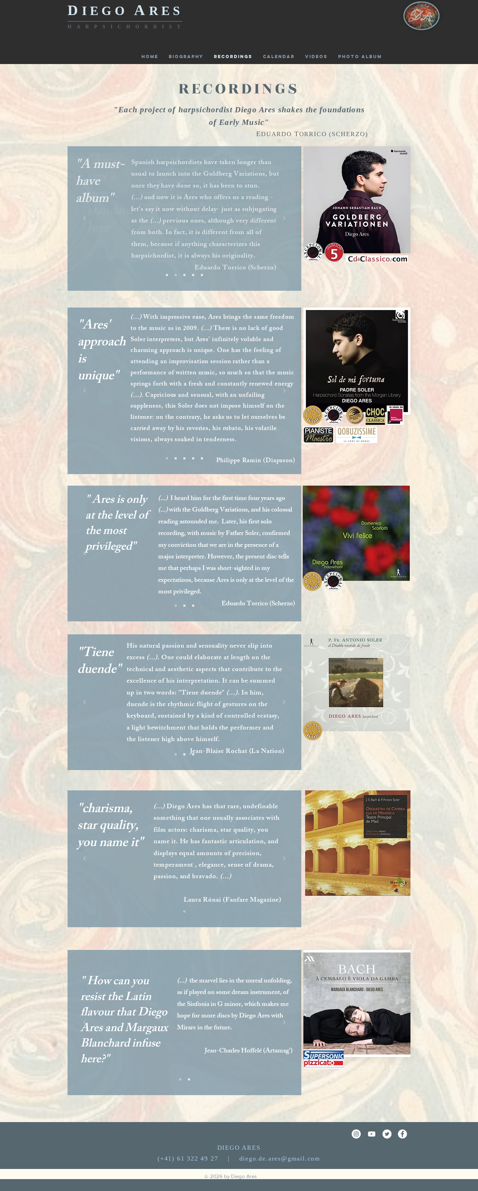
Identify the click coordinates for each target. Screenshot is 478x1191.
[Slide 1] (184, 275)
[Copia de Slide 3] (176, 275)
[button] (360, 56)
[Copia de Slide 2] (193, 606)
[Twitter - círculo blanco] (387, 1134)
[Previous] (85, 218)
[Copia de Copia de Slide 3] (193, 458)
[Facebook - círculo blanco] (402, 1134)
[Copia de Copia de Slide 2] (176, 606)
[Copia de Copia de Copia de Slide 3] (167, 458)
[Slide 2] (167, 275)
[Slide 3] (193, 275)
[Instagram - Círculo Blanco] (356, 1134)
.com (312, 1158)
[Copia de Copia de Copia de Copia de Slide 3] (189, 1079)
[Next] (284, 218)
